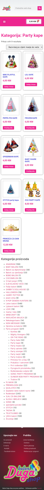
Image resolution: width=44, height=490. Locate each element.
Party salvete (16, 348)
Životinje (9, 419)
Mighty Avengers (18, 334)
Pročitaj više (8, 128)
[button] (4, 21)
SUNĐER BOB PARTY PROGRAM (25, 376)
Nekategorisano (13, 320)
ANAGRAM (10, 264)
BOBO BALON (12, 275)
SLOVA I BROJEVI (13, 399)
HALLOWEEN (12, 292)
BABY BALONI (12, 267)
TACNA (9, 410)
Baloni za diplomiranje (15, 270)
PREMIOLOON (12, 385)
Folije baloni (11, 286)
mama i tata (11, 312)
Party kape (15, 343)
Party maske (16, 346)
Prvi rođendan (17, 365)
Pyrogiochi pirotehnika (21, 368)
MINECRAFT (11, 315)
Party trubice (16, 357)
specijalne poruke (13, 405)
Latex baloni (11, 303)
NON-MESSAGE (13, 323)
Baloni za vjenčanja (14, 272)
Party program (12, 329)
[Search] (40, 8)
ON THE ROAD (17, 337)
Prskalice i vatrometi (20, 362)
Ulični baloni (11, 416)
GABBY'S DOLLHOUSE (16, 289)
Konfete (14, 331)
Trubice (14, 379)
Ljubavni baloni (12, 306)
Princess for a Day (19, 360)
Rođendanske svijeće (20, 371)
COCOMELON (12, 278)
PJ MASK (10, 382)
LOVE (8, 309)
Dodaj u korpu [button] (8, 87)
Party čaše (15, 340)
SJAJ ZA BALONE (14, 396)
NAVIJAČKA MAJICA (15, 317)
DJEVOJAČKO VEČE (15, 284)
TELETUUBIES (12, 413)
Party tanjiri (16, 354)
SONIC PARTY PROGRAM (22, 374)
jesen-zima (10, 298)
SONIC (9, 402)
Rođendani (10, 393)
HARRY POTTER (13, 295)
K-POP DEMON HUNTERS (17, 301)
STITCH (9, 407)
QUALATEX (11, 388)
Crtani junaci (11, 281)
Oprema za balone (14, 326)
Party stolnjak (17, 351)
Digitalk (39, 488)
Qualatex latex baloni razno (18, 391)
